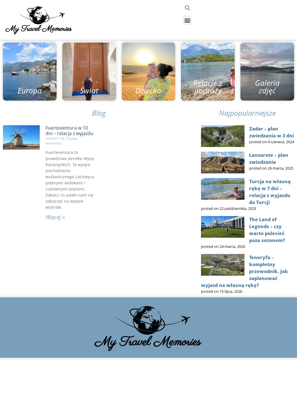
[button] (187, 7)
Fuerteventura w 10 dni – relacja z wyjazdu (69, 131)
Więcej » (55, 217)
